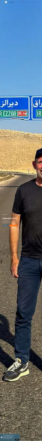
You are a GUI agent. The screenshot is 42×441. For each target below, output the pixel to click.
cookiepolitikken (5, 439)
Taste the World (11, 2)
